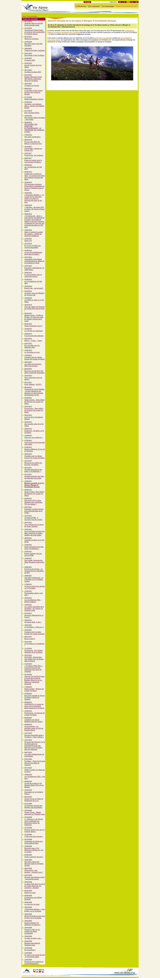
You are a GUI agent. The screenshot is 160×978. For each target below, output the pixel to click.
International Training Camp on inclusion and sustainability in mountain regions (34, 32)
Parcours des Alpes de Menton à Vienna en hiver (33, 142)
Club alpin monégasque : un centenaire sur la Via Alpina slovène (33, 579)
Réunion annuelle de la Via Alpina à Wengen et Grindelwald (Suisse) (34, 485)
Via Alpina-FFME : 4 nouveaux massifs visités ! (33, 519)
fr (128, 2)
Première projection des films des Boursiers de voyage (34, 477)
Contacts (48, 975)
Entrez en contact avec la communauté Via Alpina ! (33, 161)
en (136, 2)
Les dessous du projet (31, 904)
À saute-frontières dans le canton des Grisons (33, 275)
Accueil (87, 2)
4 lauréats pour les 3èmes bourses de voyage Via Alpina (34, 358)
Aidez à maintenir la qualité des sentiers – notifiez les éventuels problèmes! (33, 234)
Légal (30, 975)
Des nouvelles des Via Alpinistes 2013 (32, 346)
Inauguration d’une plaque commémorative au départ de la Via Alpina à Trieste (34, 261)
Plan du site (56, 975)
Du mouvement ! (30, 950)
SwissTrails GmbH (53, 40)
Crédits (24, 975)
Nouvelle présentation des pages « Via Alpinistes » (33, 470)
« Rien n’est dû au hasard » (33, 836)
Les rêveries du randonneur (33, 331)
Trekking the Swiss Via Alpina (34, 50)
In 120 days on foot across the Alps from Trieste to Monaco (33, 92)
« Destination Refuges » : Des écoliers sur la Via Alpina (34, 910)
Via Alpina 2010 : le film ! (32, 622)
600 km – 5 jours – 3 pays (33, 341)
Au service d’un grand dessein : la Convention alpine (34, 956)
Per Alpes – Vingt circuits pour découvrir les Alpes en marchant (34, 763)
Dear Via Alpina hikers (31, 113)
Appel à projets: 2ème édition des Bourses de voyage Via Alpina (34, 493)
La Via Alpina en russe (32, 352)
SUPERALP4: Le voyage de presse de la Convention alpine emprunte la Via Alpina (34, 706)
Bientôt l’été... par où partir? (33, 288)
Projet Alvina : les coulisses (33, 155)
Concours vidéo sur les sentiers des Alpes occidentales (32, 931)
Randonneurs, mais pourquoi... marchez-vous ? (33, 871)
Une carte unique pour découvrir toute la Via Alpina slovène (33, 863)
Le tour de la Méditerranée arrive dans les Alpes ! (33, 253)
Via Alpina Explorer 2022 (32, 72)
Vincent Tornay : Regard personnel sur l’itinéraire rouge (34, 813)
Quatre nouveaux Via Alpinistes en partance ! (32, 924)
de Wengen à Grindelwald (103, 38)
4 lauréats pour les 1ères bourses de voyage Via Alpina (34, 633)
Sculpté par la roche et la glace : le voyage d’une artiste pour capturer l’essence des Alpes (34, 176)
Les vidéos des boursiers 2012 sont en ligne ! (32, 365)
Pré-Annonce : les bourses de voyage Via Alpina (34, 714)
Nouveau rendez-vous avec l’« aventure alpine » (34, 830)
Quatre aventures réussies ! (33, 857)
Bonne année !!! (29, 639)
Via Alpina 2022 (29, 60)
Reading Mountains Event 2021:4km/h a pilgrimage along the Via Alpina (33, 79)
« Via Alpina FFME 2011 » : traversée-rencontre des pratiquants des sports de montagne (33, 668)
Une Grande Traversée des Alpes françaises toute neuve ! (34, 562)
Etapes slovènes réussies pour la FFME (33, 554)
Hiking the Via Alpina (31, 39)
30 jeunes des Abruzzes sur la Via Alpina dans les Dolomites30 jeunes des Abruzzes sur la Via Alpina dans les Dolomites (34, 745)
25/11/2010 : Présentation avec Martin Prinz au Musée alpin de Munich (33, 659)
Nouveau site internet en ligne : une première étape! (34, 878)
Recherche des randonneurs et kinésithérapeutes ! (33, 962)
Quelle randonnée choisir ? (33, 326)
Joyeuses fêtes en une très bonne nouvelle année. (33, 24)
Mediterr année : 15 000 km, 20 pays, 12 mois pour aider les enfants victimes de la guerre (33, 318)
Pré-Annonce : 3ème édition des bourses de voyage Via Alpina (33, 410)
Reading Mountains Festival (33, 99)
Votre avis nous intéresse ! (33, 437)
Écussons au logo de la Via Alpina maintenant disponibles (34, 372)
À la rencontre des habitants (33, 336)
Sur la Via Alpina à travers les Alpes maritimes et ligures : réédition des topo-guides (34, 533)
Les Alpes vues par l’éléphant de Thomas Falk (34, 294)
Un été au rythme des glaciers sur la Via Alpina (34, 587)
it (124, 2)
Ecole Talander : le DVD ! (33, 384)
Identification (65, 975)
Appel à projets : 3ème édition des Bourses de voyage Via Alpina (34, 401)
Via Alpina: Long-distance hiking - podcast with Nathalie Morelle (34, 106)
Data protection (38, 975)
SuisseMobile (125, 38)
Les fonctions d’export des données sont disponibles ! (33, 806)
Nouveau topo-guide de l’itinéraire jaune (32, 944)
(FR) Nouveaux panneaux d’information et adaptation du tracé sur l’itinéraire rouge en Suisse (34, 187)
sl (132, 2)
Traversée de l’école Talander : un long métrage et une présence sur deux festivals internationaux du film (34, 392)
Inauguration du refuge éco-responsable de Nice (33, 842)
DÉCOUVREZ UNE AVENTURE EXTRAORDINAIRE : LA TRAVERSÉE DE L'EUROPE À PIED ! (34, 128)
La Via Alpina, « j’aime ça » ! (34, 627)
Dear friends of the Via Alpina (34, 55)
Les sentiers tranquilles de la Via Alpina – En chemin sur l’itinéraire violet (34, 608)
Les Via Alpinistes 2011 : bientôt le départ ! (32, 601)
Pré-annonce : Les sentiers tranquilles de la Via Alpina (33, 651)
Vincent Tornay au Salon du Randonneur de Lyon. (33, 800)
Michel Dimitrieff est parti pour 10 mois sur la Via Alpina (34, 917)
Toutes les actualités (32, 16)
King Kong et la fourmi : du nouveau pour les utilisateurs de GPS (34, 571)
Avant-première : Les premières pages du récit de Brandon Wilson (33, 728)
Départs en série (29, 893)
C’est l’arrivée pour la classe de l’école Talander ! (34, 525)
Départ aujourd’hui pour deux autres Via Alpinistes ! (34, 548)
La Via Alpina (81, 6)
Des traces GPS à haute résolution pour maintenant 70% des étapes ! (33, 502)
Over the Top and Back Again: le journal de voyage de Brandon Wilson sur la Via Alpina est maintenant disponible (34, 680)
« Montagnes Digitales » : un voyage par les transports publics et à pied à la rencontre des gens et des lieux (34, 198)
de (120, 2)
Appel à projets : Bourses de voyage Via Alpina (34, 690)
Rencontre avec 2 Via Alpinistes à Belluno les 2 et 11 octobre (33, 850)
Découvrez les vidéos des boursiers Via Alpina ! (33, 464)
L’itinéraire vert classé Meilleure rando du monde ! (33, 720)
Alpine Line (28, 241)
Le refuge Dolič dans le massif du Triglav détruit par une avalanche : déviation (34, 886)
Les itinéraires (94, 6)
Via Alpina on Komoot (31, 85)
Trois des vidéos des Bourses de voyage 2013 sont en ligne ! (34, 308)
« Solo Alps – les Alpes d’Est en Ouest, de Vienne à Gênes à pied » (34, 209)
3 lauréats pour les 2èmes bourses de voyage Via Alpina (34, 457)
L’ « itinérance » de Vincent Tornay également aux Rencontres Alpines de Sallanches (33, 822)
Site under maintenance (32, 137)
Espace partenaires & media (127, 6)
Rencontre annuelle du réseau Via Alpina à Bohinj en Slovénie (34, 697)
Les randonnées (108, 6)
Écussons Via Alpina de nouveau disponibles (32, 246)
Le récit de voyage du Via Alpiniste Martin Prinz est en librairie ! (34, 785)
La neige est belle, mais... (33, 938)
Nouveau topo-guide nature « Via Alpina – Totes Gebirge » (34, 736)
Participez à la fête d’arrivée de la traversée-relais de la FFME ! (33, 511)
